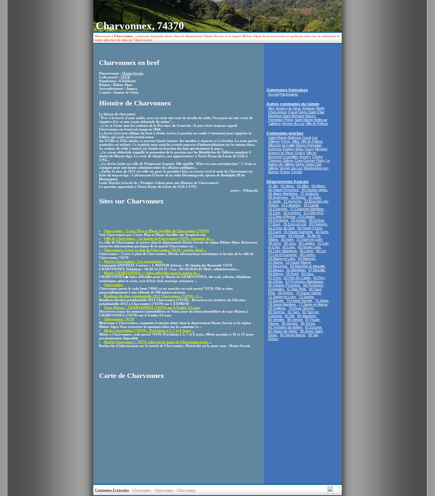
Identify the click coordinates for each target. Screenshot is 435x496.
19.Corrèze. (292, 213)
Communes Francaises (112, 490)
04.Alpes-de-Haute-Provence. (297, 188)
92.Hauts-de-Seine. (283, 331)
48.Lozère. (308, 255)
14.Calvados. (291, 205)
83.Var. (290, 316)
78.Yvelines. (277, 308)
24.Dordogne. (278, 220)
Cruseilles (290, 157)
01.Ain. (273, 186)
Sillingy (273, 168)
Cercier (297, 172)
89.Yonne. (308, 323)
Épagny (289, 149)
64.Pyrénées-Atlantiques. (304, 281)
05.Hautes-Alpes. (315, 190)
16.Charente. (278, 209)
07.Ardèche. (310, 193)
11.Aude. (275, 201)
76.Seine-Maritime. (282, 304)
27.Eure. (274, 224)
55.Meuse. (276, 270)
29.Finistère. (318, 224)
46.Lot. (321, 251)
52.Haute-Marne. (299, 262)
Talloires (274, 123)
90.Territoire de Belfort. (285, 327)
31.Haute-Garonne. (299, 232)
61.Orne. (275, 278)
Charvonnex (277, 112)
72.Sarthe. (307, 297)
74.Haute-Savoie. (299, 300)
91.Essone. (314, 327)
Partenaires (289, 94)
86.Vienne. (295, 320)
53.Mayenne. (278, 266)
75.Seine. (322, 300)
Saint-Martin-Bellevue (311, 120)
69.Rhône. (286, 293)
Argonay (308, 108)
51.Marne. (276, 262)
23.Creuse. (306, 216)
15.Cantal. (311, 205)
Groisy (300, 153)
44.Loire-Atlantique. (283, 251)
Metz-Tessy (305, 149)
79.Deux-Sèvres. (302, 308)
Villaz (296, 141)
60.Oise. (307, 274)
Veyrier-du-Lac (293, 123)
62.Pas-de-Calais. (297, 278)
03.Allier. (303, 186)
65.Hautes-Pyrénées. (284, 285)
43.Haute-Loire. (310, 247)
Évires (285, 172)
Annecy (305, 157)
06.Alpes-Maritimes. (283, 193)
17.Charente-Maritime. (307, 209)
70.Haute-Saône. (309, 293)
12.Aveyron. (292, 201)
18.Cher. (274, 213)
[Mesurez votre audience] (333, 492)
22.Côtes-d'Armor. (282, 216)
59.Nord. (292, 274)
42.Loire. (289, 247)
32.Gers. (322, 232)
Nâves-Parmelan (309, 145)
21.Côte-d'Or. (313, 213)
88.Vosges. (290, 323)
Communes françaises (287, 90)
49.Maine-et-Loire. (282, 258)
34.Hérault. (296, 235)
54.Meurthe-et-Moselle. (308, 266)
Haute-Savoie (132, 73)
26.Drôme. (317, 220)
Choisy (317, 157)
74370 (125, 77)
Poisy (320, 160)
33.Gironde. (277, 235)
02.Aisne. (288, 186)
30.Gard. (275, 232)
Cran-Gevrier (305, 160)
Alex (271, 108)
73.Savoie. (276, 300)
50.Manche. (307, 258)
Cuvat (292, 112)
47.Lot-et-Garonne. (283, 255)
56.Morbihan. (296, 270)
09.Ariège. (298, 197)
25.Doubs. (299, 220)
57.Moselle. (317, 270)
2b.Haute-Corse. (310, 228)
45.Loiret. (307, 251)
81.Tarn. (294, 312)
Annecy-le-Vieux (288, 108)
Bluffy (320, 108)
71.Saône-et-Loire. (282, 297)
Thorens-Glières (281, 160)
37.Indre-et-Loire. (309, 239)
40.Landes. (307, 243)
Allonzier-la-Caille (281, 145)
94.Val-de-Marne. (293, 335)
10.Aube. (315, 197)
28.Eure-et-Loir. (295, 224)
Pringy (289, 120)
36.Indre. (288, 239)
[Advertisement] (136, 219)
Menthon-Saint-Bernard (286, 116)
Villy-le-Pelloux (317, 123)
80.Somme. (277, 312)
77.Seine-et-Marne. (313, 304)
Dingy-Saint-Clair (311, 112)
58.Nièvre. (276, 274)
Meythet (321, 149)
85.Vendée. (276, 320)
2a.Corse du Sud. (281, 228)
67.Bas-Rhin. (297, 289)
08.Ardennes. (278, 197)
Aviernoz (275, 149)
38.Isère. (275, 243)
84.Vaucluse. (307, 316)
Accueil (273, 94)
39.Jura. (290, 243)
